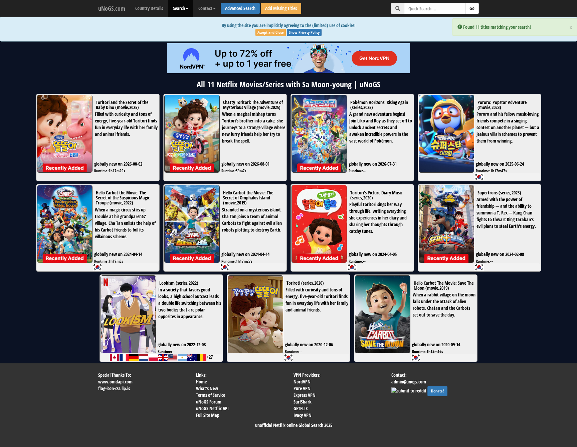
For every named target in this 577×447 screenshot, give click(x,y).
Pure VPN (302, 388)
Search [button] (179, 8)
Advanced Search (240, 8)
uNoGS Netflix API (212, 408)
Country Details (149, 8)
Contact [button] (205, 8)
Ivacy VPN (303, 415)
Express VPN (305, 395)
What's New (207, 388)
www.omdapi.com (115, 381)
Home (201, 381)
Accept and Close (270, 32)
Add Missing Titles (281, 8)
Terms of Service (210, 395)
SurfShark (303, 401)
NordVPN (302, 381)
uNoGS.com (111, 8)
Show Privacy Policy (304, 32)
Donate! (437, 391)
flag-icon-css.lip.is (114, 388)
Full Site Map (207, 415)
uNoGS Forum (208, 401)
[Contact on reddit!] (409, 390)
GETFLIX (301, 408)
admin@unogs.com (408, 381)
